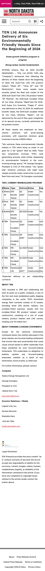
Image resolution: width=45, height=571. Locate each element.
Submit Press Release (12, 562)
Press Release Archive (26, 557)
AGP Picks (6, 4)
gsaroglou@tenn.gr (10, 396)
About (11, 557)
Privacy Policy (34, 567)
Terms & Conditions (33, 562)
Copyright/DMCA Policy (15, 567)
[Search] (29, 21)
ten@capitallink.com (11, 426)
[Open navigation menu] (4, 21)
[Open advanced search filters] (35, 21)
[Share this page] (41, 21)
